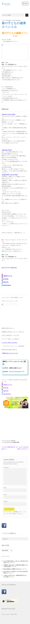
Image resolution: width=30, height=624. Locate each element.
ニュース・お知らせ (10, 440)
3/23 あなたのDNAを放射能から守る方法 (22, 448)
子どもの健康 (13, 442)
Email (5, 494)
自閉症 (17, 442)
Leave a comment (16, 20)
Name (5, 487)
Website (6, 501)
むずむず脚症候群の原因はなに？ (8, 448)
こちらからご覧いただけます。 (10, 342)
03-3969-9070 (5, 391)
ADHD (8, 442)
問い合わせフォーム (7, 384)
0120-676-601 (5, 387)
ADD (5, 442)
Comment (6, 467)
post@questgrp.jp (6, 394)
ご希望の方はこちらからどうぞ (10, 353)
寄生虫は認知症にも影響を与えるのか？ (12, 569)
